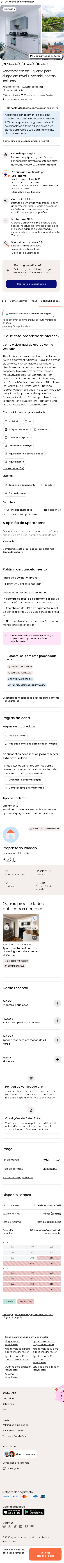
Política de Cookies (13, 1430)
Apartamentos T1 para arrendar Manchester (17, 1350)
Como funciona (11, 1398)
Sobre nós (8, 1404)
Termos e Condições (14, 1436)
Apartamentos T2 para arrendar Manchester (45, 1350)
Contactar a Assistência (15, 1462)
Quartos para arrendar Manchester (18, 1368)
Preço (34, 300)
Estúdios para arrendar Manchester (46, 1368)
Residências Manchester (11, 1376)
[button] (45, 56)
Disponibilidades (50, 300)
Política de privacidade (15, 1425)
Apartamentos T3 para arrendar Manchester (17, 1358)
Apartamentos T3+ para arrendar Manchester (43, 1359)
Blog (4, 1409)
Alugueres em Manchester (12, 1343)
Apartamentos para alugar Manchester (44, 1343)
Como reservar (18, 300)
